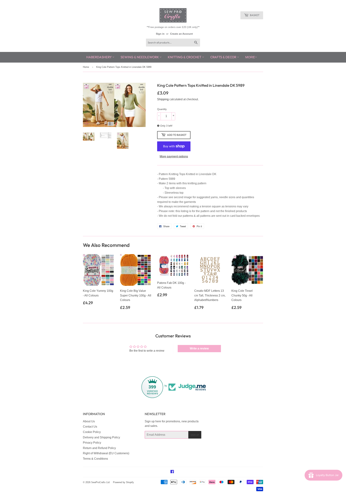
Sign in (160, 33)
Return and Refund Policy (99, 448)
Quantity (162, 109)
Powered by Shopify (123, 482)
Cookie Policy (92, 432)
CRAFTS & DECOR (223, 57)
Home (86, 67)
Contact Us (90, 426)
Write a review (199, 348)
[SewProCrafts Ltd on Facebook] (172, 472)
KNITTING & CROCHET (185, 57)
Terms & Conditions (95, 458)
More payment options (174, 156)
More (250, 57)
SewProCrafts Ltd (100, 482)
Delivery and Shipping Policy (101, 437)
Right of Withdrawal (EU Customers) (106, 453)
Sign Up (195, 435)
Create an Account (181, 33)
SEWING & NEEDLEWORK (140, 57)
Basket (254, 15)
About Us (89, 421)
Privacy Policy (92, 442)
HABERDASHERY (99, 57)
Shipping (163, 99)
